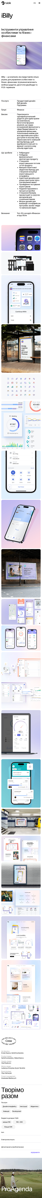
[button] (39, 3)
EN (35, 3)
